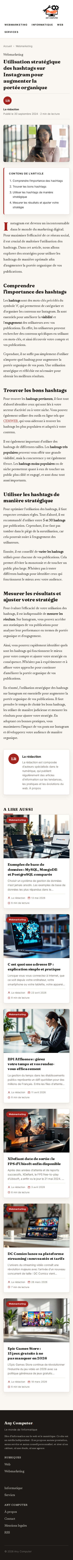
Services (11, 32)
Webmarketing (16, 24)
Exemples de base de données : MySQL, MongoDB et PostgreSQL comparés (32, 869)
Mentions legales (15, 1525)
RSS (7, 1532)
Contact (9, 1518)
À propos (35, 788)
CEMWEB (10, 421)
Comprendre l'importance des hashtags (38, 180)
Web (60, 24)
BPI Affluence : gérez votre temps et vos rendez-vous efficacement (31, 1064)
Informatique (42, 24)
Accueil (7, 46)
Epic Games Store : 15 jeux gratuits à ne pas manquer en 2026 (27, 1353)
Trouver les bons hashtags (29, 186)
